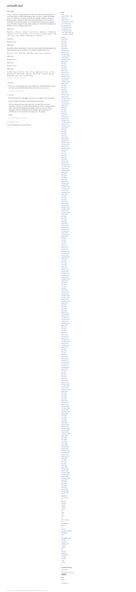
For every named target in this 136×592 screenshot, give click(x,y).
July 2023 (63, 107)
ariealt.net (15, 5)
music (62, 534)
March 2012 (64, 356)
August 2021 (64, 150)
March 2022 (64, 137)
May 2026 (64, 45)
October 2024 (64, 80)
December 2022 (65, 120)
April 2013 (64, 332)
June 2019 (64, 198)
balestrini (63, 501)
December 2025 (65, 54)
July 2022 (63, 129)
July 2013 (63, 327)
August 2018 (64, 214)
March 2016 (64, 268)
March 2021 (64, 159)
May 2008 (64, 441)
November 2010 (65, 386)
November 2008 (65, 430)
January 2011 (64, 382)
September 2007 (65, 456)
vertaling (63, 557)
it (61, 527)
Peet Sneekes (64, 570)
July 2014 (63, 305)
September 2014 (65, 301)
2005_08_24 (10, 69)
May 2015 (64, 286)
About (62, 14)
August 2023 (64, 105)
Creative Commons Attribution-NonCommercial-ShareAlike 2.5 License (30, 590)
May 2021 (64, 155)
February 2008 (65, 447)
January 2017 (64, 249)
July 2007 (63, 460)
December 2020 (65, 164)
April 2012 (64, 354)
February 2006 (65, 491)
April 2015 (64, 288)
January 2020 (64, 185)
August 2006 (64, 480)
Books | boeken (65, 20)
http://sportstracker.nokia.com (41, 88)
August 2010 (64, 391)
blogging (63, 503)
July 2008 (63, 437)
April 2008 (64, 443)
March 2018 (64, 224)
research (63, 545)
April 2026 (64, 46)
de (62, 510)
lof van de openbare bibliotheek (66, 532)
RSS (62, 581)
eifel (62, 516)
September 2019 (65, 192)
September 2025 (65, 59)
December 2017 (65, 229)
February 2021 (65, 161)
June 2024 (64, 87)
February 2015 (65, 292)
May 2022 (64, 133)
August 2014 (64, 303)
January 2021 (64, 163)
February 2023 (65, 117)
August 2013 (64, 325)
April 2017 (64, 244)
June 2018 (64, 218)
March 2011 (64, 378)
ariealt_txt (64, 18)
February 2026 (65, 50)
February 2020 (65, 183)
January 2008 (64, 448)
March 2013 (64, 334)
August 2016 (64, 259)
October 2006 (64, 476)
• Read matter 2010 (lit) (67, 34)
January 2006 (64, 493)
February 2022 (65, 139)
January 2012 (64, 360)
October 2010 (64, 388)
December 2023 (65, 98)
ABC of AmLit (64, 498)
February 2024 (65, 94)
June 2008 (64, 439)
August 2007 (64, 458)
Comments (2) (23, 77)
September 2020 (65, 170)
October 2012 (64, 343)
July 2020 (63, 174)
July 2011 (63, 371)
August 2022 (64, 128)
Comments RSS (64, 583)
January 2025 (64, 74)
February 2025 (65, 72)
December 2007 (65, 450)
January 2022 (64, 141)
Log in (62, 579)
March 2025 (64, 70)
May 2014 (64, 308)
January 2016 (64, 271)
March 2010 (64, 401)
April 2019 (64, 200)
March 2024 (64, 93)
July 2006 (63, 482)
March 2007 (64, 467)
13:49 (22, 91)
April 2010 (64, 399)
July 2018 (63, 216)
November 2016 (65, 253)
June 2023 (64, 109)
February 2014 (65, 314)
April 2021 (64, 157)
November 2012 (65, 342)
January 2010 (64, 404)
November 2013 (65, 319)
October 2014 (64, 299)
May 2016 (64, 264)
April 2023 (64, 113)
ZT (61, 564)
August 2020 (64, 172)
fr (61, 521)
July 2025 (63, 63)
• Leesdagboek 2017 (66, 29)
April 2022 (64, 135)
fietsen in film (65, 520)
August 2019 (64, 194)
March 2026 (64, 48)
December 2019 (65, 187)
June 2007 (64, 461)
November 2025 (65, 56)
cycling (8, 77)
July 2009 (63, 415)
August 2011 (64, 369)
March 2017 (64, 246)
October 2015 (64, 277)
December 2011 (65, 362)
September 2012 (65, 345)
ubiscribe (63, 551)
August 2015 (64, 281)
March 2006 (64, 489)
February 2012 (65, 358)
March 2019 (64, 201)
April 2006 (64, 487)
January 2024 (64, 96)
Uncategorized (65, 555)
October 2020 (64, 168)
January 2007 (64, 471)
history (63, 525)
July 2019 (63, 196)
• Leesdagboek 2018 (66, 31)
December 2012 (65, 340)
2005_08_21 (10, 45)
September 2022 (65, 126)
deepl (62, 512)
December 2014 (65, 295)
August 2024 (64, 83)
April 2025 (64, 69)
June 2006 (64, 483)
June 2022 (64, 131)
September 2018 (65, 212)
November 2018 (65, 209)
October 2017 (64, 233)
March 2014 (64, 312)
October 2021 (64, 146)
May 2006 (64, 485)
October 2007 (64, 454)
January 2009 (64, 426)
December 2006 (65, 472)
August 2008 (64, 436)
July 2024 (63, 85)
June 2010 (64, 395)
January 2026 (64, 52)
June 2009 (64, 417)
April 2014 (64, 310)
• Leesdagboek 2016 (66, 27)
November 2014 (65, 297)
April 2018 (64, 222)
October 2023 (64, 102)
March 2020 (64, 181)
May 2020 (64, 177)
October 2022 (64, 124)
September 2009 (65, 412)
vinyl (62, 560)
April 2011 (64, 377)
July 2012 (63, 349)
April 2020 (64, 179)
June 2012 (64, 351)
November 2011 (65, 364)
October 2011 (64, 365)
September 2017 (65, 235)
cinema (63, 507)
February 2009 (65, 424)
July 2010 (63, 393)
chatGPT (63, 505)
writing (63, 562)
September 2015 (65, 279)
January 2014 (64, 316)
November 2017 (65, 231)
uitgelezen (64, 553)
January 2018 (64, 227)
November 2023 (65, 100)
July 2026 (63, 41)
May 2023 (64, 111)
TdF (62, 549)
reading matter (65, 544)
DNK (62, 514)
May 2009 (64, 419)
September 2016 (65, 257)
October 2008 (64, 432)
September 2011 (65, 367)
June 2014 (64, 306)
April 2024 (64, 91)
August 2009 (64, 413)
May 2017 (64, 242)
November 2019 (65, 188)
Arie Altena (16, 118)
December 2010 (65, 384)
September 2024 (65, 82)
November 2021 (65, 144)
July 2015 (63, 283)
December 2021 (65, 142)
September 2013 (65, 323)
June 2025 (64, 65)
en (62, 518)
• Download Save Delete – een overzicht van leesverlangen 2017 (67, 23)
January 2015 (64, 294)
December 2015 (65, 273)
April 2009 (64, 421)
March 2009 (64, 423)
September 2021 (65, 148)
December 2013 (65, 318)
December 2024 (65, 76)
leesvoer (63, 529)
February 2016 (65, 270)
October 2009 (64, 410)
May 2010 (64, 397)
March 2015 (64, 290)
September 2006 (65, 478)
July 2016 (63, 260)
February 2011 (65, 380)
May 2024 (64, 89)
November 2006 (65, 474)
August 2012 (64, 347)
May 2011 (64, 375)
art (62, 499)
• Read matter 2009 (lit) (67, 32)
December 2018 (65, 207)
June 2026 (64, 43)
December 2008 (65, 428)
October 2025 (64, 58)
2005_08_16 (10, 29)
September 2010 (65, 389)
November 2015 (65, 275)
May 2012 (64, 353)
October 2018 (64, 211)
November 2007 (65, 452)
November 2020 (65, 166)
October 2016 (64, 255)
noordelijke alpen (65, 538)
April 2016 (64, 266)
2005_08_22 (10, 56)
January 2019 (64, 205)
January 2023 (64, 118)
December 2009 (65, 406)
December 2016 (65, 251)
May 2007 (64, 463)
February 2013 (65, 336)
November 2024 (65, 78)
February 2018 (65, 225)
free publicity (64, 523)
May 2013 (64, 330)
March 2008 (64, 445)
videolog (63, 558)
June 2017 (64, 240)
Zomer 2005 (10, 11)
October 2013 (64, 321)
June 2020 (64, 176)
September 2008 (65, 434)
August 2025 (64, 61)
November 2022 (65, 122)
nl (10, 77)
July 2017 (63, 238)
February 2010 (65, 402)
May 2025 (64, 67)
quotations (64, 542)
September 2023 (65, 104)
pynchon (63, 540)
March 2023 (64, 115)
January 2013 (64, 338)
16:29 (25, 118)
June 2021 (64, 153)
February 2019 (65, 203)
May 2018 (64, 220)
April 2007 (64, 465)
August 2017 (64, 236)
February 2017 (65, 247)
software (63, 547)
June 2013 (64, 329)
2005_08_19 (10, 39)
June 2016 (64, 262)
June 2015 (64, 284)
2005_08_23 (10, 62)
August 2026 (64, 39)
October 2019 (64, 190)
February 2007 (65, 469)
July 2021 (63, 152)
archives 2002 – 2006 (67, 16)
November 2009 (65, 408)
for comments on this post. (13, 121)
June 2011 (64, 373)
